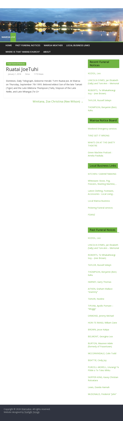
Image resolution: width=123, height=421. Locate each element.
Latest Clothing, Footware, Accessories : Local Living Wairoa (101, 192)
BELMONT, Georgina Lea (100, 336)
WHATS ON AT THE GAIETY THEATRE (101, 144)
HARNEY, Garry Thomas (99, 281)
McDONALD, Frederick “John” (102, 394)
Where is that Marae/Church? (23, 51)
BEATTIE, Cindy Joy (97, 360)
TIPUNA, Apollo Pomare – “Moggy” (100, 307)
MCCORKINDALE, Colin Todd (102, 353)
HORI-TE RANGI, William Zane (102, 322)
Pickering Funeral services (100, 207)
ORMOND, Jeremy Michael (101, 315)
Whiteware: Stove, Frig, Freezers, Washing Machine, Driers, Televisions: (101, 182)
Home (9, 45)
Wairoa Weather (53, 45)
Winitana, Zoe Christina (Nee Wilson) (58, 101)
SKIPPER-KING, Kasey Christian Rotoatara (103, 379)
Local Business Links (78, 45)
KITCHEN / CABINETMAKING (102, 173)
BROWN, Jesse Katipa (98, 329)
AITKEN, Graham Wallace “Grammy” (100, 290)
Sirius (27, 74)
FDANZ (91, 214)
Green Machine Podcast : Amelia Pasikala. (100, 154)
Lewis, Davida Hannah (99, 387)
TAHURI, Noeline (96, 298)
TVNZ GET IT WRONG (98, 135)
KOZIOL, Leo (94, 73)
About (47, 51)
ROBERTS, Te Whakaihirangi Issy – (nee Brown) (101, 92)
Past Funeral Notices (27, 45)
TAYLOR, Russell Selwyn (99, 100)
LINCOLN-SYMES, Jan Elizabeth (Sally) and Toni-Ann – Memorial (103, 82)
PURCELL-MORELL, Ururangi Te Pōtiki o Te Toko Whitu (103, 369)
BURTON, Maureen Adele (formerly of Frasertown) (100, 345)
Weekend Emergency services (102, 128)
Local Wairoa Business (99, 200)
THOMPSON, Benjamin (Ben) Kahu (102, 109)
